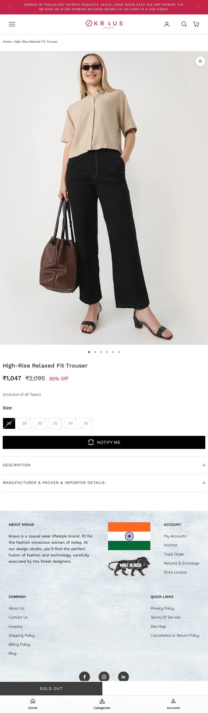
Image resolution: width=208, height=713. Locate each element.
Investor (16, 626)
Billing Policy (19, 644)
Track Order (174, 554)
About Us (17, 608)
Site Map (158, 626)
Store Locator (175, 572)
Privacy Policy (162, 608)
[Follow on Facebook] (84, 677)
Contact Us (18, 617)
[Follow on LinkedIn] (123, 677)
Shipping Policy (22, 635)
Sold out (51, 688)
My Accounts (175, 536)
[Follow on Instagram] (104, 677)
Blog (13, 653)
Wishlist (170, 545)
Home (7, 41)
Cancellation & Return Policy (175, 635)
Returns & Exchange (181, 563)
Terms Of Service (165, 617)
